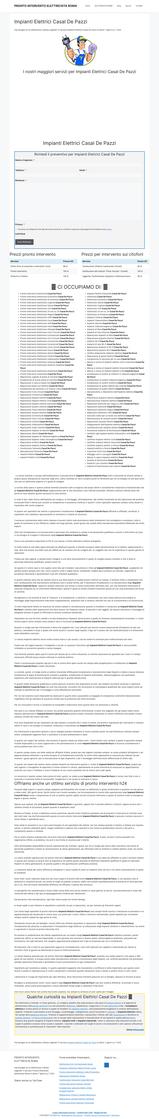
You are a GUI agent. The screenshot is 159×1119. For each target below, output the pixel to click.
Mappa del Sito (100, 1113)
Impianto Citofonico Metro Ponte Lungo (77, 1068)
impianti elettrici (114, 1003)
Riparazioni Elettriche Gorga (72, 1076)
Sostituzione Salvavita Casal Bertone (76, 1080)
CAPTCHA (20, 234)
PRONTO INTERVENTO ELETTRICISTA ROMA (45, 6)
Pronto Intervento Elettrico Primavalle (76, 1103)
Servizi (128, 6)
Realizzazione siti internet (72, 1115)
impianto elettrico (80, 1009)
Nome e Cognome (25, 160)
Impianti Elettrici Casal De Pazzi (82, 1042)
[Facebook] (106, 1065)
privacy (109, 229)
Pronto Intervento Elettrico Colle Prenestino (79, 1072)
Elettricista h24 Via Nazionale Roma (76, 1064)
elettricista (130, 1018)
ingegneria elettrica (38, 1015)
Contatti (139, 6)
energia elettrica (39, 1006)
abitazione (113, 1006)
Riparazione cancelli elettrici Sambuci (76, 1099)
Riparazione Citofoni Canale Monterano (77, 1095)
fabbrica (71, 1006)
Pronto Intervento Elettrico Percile (75, 1084)
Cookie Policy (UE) (85, 1113)
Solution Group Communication (97, 1115)
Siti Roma (116, 1115)
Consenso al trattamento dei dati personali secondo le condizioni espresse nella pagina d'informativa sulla (65, 229)
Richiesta (21, 180)
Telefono (20, 170)
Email (83, 170)
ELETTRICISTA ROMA (103, 6)
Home (87, 6)
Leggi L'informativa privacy (64, 1113)
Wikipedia (138, 1030)
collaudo (111, 1012)
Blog (119, 6)
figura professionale (43, 1018)
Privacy (20, 224)
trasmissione (119, 1015)
